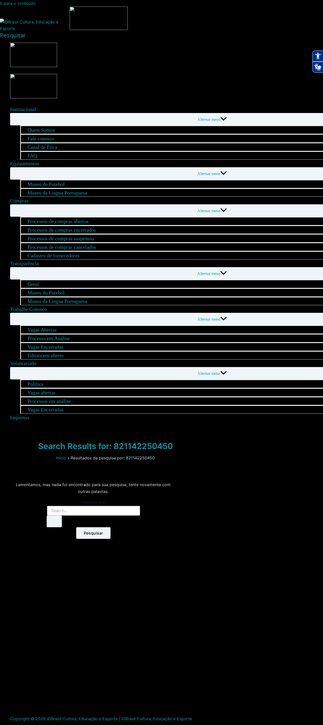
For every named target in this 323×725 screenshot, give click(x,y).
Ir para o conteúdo (18, 3)
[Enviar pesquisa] (54, 521)
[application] (39, 109)
